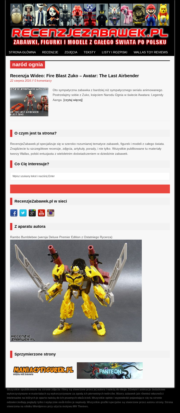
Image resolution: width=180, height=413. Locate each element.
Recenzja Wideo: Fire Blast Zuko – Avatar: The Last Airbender (74, 75)
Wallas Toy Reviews (151, 52)
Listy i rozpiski (114, 52)
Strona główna (22, 52)
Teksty (89, 52)
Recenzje (50, 52)
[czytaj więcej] (73, 100)
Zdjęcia (71, 52)
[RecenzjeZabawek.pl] (90, 44)
